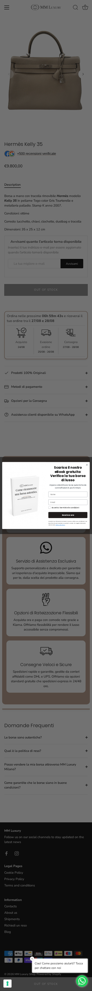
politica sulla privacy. (60, 525)
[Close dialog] (87, 465)
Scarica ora (68, 515)
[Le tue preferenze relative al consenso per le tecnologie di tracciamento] (7, 984)
